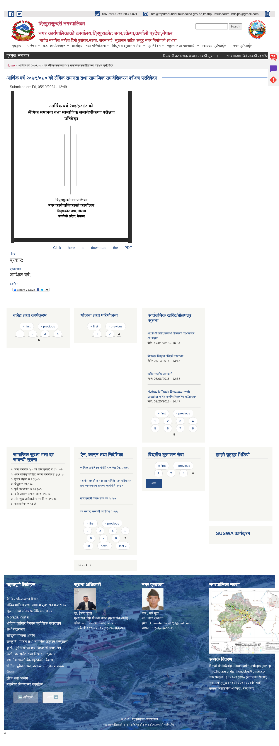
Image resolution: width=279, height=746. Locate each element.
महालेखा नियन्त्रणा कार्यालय (25, 684)
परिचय (32, 46)
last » (123, 546)
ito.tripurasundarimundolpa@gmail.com (239, 671)
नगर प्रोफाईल (242, 46)
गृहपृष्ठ (16, 46)
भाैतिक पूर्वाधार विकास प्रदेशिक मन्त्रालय (34, 623)
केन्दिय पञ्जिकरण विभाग (23, 599)
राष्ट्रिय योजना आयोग (21, 636)
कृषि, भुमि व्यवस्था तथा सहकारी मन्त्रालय (34, 648)
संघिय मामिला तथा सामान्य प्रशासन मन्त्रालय (36, 605)
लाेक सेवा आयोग (17, 678)
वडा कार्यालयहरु (54, 46)
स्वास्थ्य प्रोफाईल (214, 46)
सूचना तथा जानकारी (181, 46)
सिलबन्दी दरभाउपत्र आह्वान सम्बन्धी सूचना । (178, 56)
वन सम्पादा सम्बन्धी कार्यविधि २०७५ (99, 511)
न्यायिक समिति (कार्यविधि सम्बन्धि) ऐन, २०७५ (104, 467)
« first (27, 326)
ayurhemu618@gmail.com (100, 623)
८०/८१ (14, 284)
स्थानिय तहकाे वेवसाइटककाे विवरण (30, 660)
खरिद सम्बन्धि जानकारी (160, 374)
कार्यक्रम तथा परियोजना (89, 46)
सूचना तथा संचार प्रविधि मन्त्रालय (29, 611)
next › (105, 546)
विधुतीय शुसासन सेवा (126, 46)
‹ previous (48, 326)
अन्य (153, 483)
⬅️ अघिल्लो (25, 697)
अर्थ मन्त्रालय (16, 629)
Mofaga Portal (18, 617)
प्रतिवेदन (154, 46)
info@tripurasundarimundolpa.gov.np (245, 666)
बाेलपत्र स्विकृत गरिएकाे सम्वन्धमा (165, 356)
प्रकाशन (15, 269)
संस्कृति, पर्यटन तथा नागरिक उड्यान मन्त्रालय (37, 642)
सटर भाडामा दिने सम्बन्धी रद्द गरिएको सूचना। (241, 56)
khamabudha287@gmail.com (170, 623)
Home (11, 65)
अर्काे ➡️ (52, 697)
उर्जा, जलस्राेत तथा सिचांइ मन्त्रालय (31, 654)
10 (88, 546)
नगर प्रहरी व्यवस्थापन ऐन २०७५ (98, 498)
